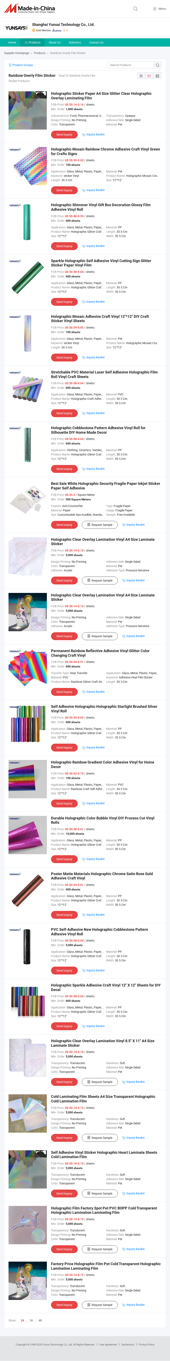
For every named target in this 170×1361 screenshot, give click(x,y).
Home (12, 42)
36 (31, 1320)
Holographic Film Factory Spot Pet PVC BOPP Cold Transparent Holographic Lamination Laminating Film (104, 1210)
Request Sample (102, 525)
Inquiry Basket (95, 134)
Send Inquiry (64, 134)
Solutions (75, 42)
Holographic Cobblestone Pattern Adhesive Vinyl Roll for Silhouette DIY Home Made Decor (98, 430)
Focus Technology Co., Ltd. (58, 1344)
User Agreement (108, 1344)
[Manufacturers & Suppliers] (30, 8)
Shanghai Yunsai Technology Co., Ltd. (63, 24)
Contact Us (96, 42)
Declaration (127, 1344)
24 (22, 1320)
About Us (55, 42)
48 (40, 1320)
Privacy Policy (146, 1344)
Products (34, 42)
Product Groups (22, 65)
